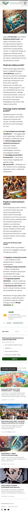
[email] (8, 510)
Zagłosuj (14, 359)
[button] (25, 3)
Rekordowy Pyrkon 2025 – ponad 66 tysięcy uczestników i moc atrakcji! (12, 422)
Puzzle (9, 323)
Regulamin (3, 506)
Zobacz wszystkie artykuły (21, 369)
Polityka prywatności (13, 506)
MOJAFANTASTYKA (18, 323)
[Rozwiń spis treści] (26, 331)
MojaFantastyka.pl (5, 503)
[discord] (5, 510)
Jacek (11, 312)
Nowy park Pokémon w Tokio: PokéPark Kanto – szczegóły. (10, 390)
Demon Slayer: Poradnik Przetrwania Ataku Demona (10, 486)
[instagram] (2, 510)
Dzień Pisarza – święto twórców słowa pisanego (9, 454)
